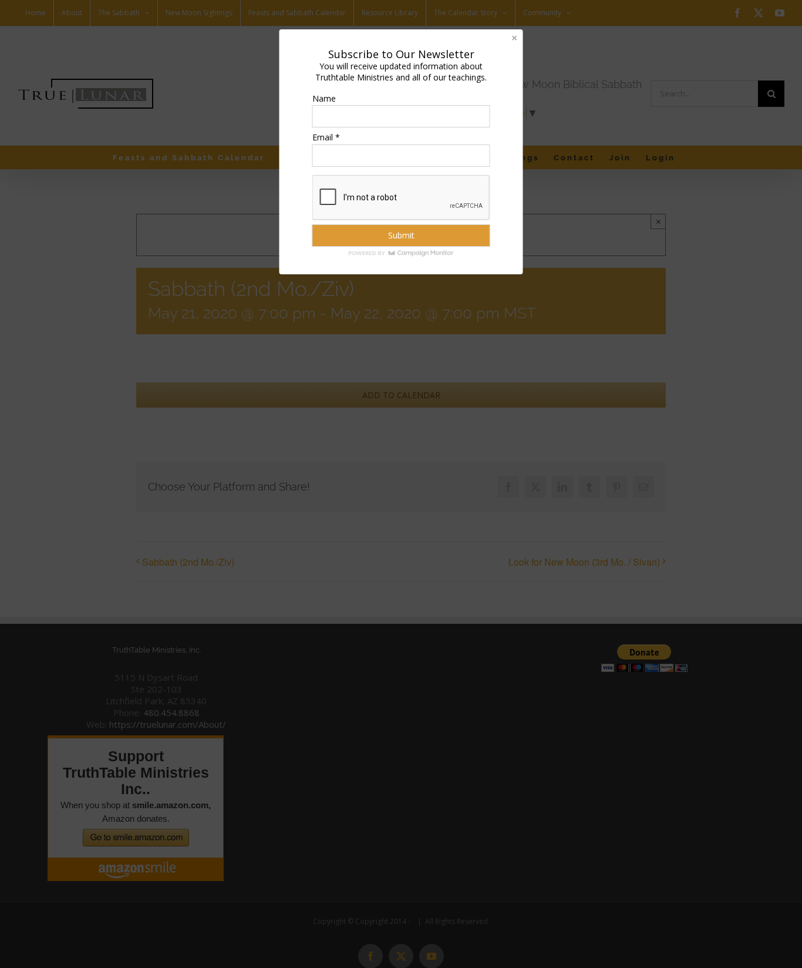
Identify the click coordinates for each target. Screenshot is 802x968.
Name (324, 98)
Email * (326, 137)
